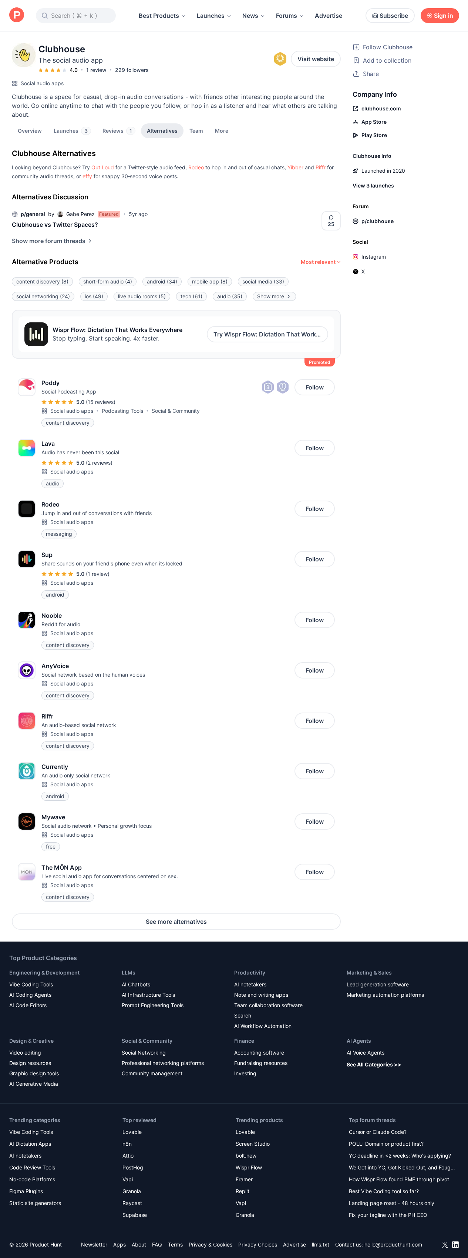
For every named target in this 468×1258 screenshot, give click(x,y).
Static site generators (35, 1203)
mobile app (210, 281)
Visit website (315, 59)
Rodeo (196, 167)
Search (242, 1015)
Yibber (295, 167)
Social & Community (176, 411)
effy (87, 176)
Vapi (127, 1179)
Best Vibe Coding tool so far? (384, 1191)
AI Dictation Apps (30, 1144)
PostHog (132, 1167)
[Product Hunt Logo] (16, 15)
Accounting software (259, 1052)
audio (229, 296)
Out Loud (102, 167)
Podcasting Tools (122, 411)
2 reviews (99, 462)
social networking (43, 296)
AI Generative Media (33, 1084)
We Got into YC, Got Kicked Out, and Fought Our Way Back (402, 1168)
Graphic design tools (34, 1073)
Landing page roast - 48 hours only (391, 1203)
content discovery (42, 281)
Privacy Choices (257, 1244)
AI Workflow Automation (263, 1026)
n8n (127, 1144)
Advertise (328, 15)
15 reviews (101, 402)
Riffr (321, 167)
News (250, 15)
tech (191, 296)
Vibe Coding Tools (31, 984)
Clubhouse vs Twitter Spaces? (55, 224)
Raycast (132, 1203)
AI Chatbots (136, 984)
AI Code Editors (28, 1005)
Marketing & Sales (369, 972)
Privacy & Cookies (210, 1244)
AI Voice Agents (365, 1052)
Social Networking (144, 1052)
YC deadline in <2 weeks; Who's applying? (400, 1155)
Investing (245, 1073)
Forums (286, 15)
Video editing (25, 1052)
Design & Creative (31, 1041)
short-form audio (107, 281)
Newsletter (94, 1244)
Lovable (132, 1132)
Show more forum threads (48, 241)
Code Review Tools (32, 1167)
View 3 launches (373, 185)
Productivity (249, 972)
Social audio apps (42, 83)
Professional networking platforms (163, 1063)
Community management (152, 1073)
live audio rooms (142, 296)
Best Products (159, 15)
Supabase (134, 1215)
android (162, 281)
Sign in (443, 15)
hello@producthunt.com (393, 1244)
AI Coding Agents (30, 995)
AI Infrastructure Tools (148, 995)
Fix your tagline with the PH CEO (388, 1215)
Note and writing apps (261, 995)
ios (94, 296)
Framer (244, 1179)
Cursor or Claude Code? (378, 1132)
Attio (128, 1155)
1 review (96, 70)
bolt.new (246, 1155)
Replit (242, 1191)
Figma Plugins (26, 1191)
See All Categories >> (374, 1064)
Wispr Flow (249, 1167)
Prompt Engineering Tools (153, 1005)
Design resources (30, 1063)
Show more (270, 296)
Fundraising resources (260, 1063)
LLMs (128, 972)
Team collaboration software (268, 1005)
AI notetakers (250, 984)
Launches (211, 15)
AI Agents (359, 1041)
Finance (244, 1041)
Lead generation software (378, 984)
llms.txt (320, 1244)
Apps (119, 1244)
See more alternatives (176, 921)
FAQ (157, 1244)
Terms (175, 1244)
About (139, 1244)
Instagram (373, 256)
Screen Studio (253, 1144)
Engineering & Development (44, 972)
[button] (221, 130)
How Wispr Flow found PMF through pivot (399, 1179)
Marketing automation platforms (385, 995)
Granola (131, 1191)
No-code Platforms (32, 1179)
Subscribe (394, 15)
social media (263, 281)
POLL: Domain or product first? (386, 1144)
